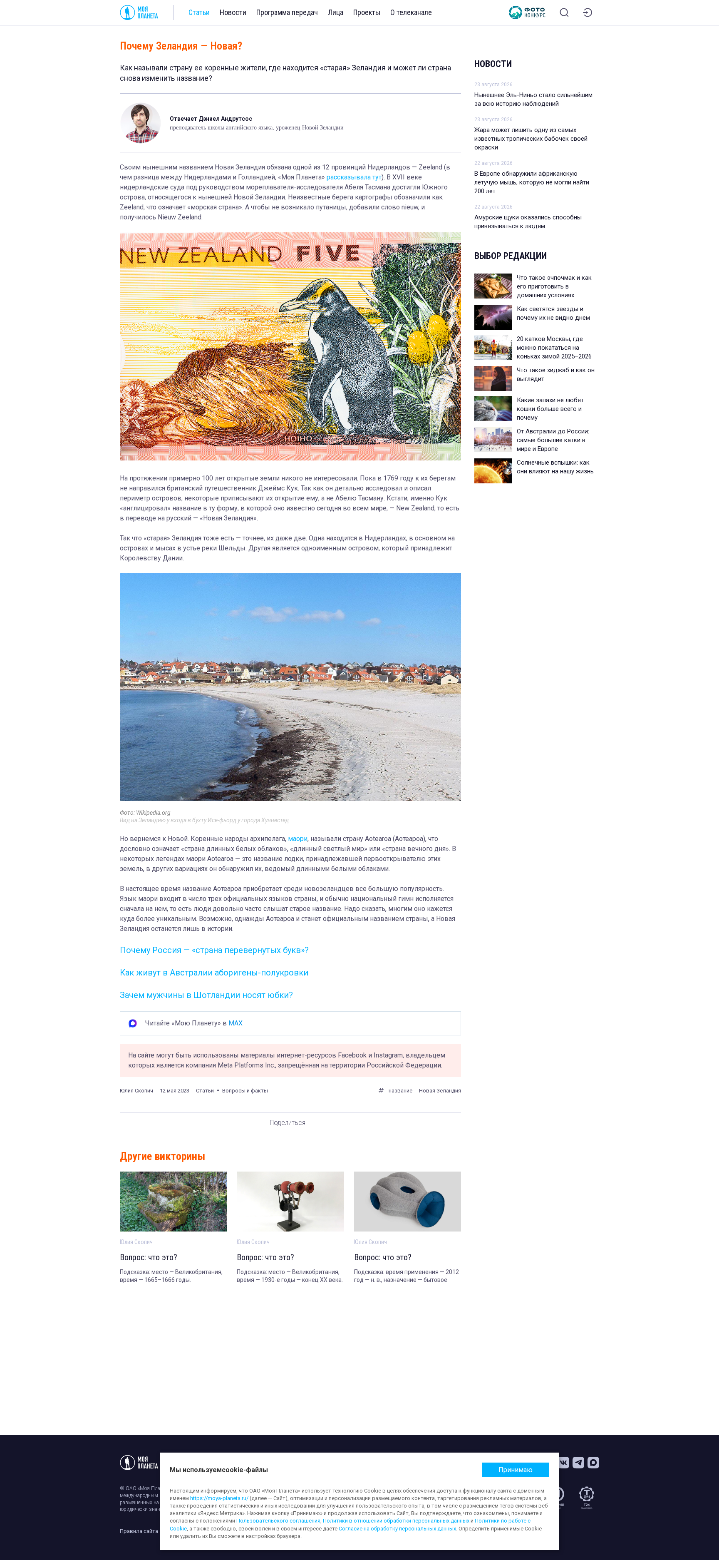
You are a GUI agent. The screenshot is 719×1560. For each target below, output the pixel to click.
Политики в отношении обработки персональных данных (396, 1521)
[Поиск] (564, 12)
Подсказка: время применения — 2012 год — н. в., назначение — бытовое (406, 1276)
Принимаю (515, 1470)
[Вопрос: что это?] (173, 1202)
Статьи (199, 12)
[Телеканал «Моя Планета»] (139, 12)
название (400, 1090)
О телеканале (411, 12)
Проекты (366, 12)
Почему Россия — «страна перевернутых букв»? (214, 950)
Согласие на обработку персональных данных (397, 1528)
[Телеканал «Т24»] (586, 1497)
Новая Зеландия (440, 1090)
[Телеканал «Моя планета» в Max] (593, 1462)
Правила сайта (139, 1531)
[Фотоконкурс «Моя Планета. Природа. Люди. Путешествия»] (527, 12)
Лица (335, 12)
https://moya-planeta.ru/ (219, 1498)
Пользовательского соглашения (278, 1521)
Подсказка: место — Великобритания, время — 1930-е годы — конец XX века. (290, 1276)
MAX (235, 1023)
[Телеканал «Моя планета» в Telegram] (578, 1462)
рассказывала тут (354, 177)
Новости (233, 12)
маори (297, 839)
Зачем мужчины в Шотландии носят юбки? (206, 995)
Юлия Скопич (136, 1090)
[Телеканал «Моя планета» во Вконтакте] (563, 1462)
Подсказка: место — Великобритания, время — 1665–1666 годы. (171, 1276)
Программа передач (287, 12)
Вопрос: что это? (148, 1257)
